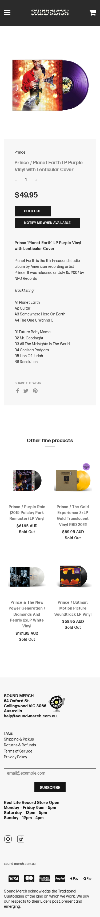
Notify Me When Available (47, 223)
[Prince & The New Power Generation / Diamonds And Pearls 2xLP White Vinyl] (27, 577)
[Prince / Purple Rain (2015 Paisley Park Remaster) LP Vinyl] (27, 481)
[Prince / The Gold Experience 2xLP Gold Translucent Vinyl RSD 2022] (73, 481)
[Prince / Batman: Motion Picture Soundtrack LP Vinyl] (73, 577)
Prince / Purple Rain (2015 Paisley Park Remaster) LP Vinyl (27, 513)
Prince (20, 152)
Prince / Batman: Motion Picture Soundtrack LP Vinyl (73, 608)
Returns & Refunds (20, 745)
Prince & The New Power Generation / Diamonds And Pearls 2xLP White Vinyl (27, 614)
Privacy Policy (15, 757)
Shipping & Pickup (19, 739)
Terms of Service (18, 751)
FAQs (8, 733)
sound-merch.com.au (20, 864)
